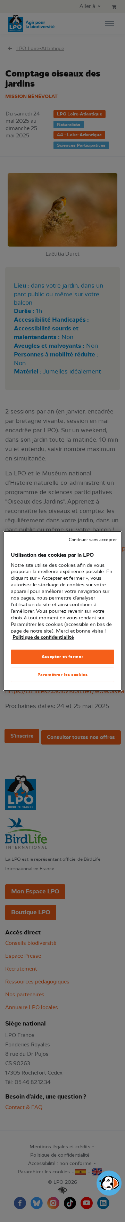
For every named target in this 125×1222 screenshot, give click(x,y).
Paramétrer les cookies (63, 674)
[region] (62, 611)
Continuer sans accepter (93, 540)
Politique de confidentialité (43, 637)
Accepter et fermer (62, 656)
